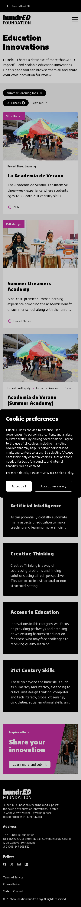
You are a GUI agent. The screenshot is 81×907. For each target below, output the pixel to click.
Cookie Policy (64, 473)
